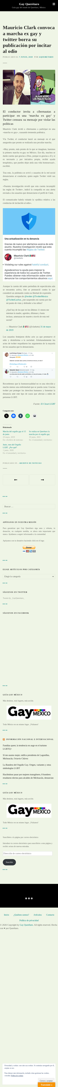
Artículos (38, 915)
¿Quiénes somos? (21, 915)
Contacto (50, 915)
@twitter (28, 296)
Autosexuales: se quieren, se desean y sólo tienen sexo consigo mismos (15, 479)
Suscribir (9, 862)
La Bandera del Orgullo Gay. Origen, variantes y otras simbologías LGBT (27, 766)
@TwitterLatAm (13, 300)
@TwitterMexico (40, 296)
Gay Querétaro (29, 4)
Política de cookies (17, 1076)
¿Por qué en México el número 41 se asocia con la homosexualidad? (42, 479)
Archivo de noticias (30, 463)
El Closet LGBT (48, 404)
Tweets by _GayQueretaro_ (13, 598)
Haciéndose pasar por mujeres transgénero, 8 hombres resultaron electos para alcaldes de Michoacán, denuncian (28, 776)
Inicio (6, 915)
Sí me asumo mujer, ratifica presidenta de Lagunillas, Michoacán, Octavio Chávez (26, 757)
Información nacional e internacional (30, 739)
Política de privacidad (29, 920)
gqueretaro (46, 57)
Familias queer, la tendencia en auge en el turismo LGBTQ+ (25, 747)
